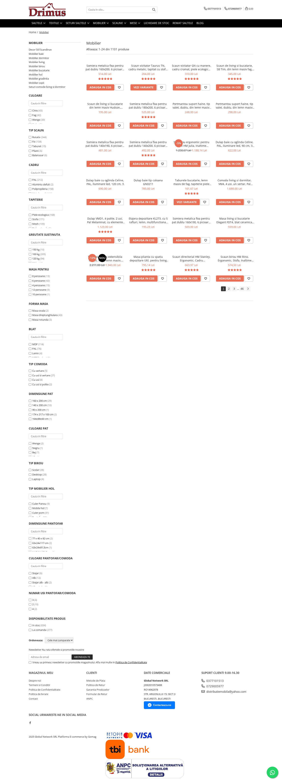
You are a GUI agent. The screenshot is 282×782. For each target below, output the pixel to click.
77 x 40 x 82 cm (40, 538)
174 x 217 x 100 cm (42, 414)
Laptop (36, 479)
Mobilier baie (36, 54)
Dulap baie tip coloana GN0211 (148, 182)
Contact (33, 698)
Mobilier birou (37, 66)
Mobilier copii (36, 83)
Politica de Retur (95, 685)
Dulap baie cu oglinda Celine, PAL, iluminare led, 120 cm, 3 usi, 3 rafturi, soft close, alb (105, 182)
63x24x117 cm (40, 543)
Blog (200, 23)
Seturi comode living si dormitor (47, 87)
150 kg (36, 249)
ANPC (89, 698)
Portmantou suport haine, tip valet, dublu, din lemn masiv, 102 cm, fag (191, 105)
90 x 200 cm (38, 409)
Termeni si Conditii (39, 685)
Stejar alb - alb (40, 582)
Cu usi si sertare (41, 375)
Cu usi (35, 379)
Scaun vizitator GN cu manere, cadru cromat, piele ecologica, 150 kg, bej (191, 67)
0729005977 (215, 686)
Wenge (36, 119)
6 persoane (38, 280)
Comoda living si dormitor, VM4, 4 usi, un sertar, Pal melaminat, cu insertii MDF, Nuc (234, 182)
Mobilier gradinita (39, 78)
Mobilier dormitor (39, 58)
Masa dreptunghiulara (45, 315)
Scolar (35, 470)
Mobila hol (38, 508)
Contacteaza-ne (162, 705)
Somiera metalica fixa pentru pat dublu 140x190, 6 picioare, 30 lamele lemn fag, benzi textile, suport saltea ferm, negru (105, 144)
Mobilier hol (35, 74)
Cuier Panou (39, 503)
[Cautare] (153, 10)
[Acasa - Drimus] (48, 9)
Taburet (36, 146)
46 (242, 288)
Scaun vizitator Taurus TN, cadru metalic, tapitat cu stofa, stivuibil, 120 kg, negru (148, 67)
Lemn (35, 353)
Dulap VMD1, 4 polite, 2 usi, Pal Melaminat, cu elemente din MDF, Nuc (105, 220)
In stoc (36, 625)
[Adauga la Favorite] (119, 87)
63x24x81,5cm (40, 547)
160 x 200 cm (39, 400)
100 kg (36, 254)
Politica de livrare (38, 694)
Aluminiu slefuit (41, 184)
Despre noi (35, 680)
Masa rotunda (40, 319)
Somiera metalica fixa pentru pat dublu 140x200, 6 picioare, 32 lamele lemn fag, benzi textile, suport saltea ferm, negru (148, 144)
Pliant (35, 151)
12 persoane (39, 289)
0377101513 (215, 681)
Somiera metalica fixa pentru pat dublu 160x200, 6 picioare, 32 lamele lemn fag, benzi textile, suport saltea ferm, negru (105, 67)
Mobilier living (37, 62)
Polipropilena (39, 189)
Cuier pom (38, 512)
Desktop (37, 474)
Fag (34, 115)
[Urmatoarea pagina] (247, 288)
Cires (35, 110)
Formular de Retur (96, 694)
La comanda (39, 630)
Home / (34, 32)
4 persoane (38, 285)
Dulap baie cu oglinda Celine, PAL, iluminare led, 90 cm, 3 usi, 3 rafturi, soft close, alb (234, 144)
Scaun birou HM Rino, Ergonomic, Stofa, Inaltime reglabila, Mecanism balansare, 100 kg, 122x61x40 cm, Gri (234, 258)
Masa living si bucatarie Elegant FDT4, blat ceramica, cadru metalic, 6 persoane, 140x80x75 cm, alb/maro (234, 220)
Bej (34, 452)
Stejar (35, 573)
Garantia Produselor (97, 689)
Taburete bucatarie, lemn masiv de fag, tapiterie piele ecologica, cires (191, 182)
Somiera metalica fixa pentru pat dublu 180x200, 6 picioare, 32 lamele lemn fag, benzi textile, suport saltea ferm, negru (148, 105)
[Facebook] (30, 722)
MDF (35, 344)
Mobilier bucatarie (39, 70)
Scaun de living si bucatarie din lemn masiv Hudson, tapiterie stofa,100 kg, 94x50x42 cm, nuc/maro (105, 105)
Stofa (35, 219)
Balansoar (38, 155)
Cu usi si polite (40, 384)
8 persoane (38, 276)
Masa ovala (38, 310)
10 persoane (39, 294)
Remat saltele (183, 23)
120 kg (36, 258)
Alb (34, 578)
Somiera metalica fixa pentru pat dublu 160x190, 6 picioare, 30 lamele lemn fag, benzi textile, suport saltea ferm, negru (191, 220)
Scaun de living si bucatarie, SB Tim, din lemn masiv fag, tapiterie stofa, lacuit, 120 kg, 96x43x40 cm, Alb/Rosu (234, 67)
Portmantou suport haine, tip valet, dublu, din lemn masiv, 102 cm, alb (234, 105)
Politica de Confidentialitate (131, 662)
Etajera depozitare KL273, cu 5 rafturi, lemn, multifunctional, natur (148, 220)
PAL (34, 180)
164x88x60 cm (40, 418)
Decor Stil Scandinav (40, 49)
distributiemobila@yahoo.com (226, 691)
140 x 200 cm (39, 405)
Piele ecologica (40, 214)
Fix (33, 141)
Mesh (35, 224)
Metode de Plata (95, 680)
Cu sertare (38, 370)
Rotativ (36, 137)
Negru (35, 448)
